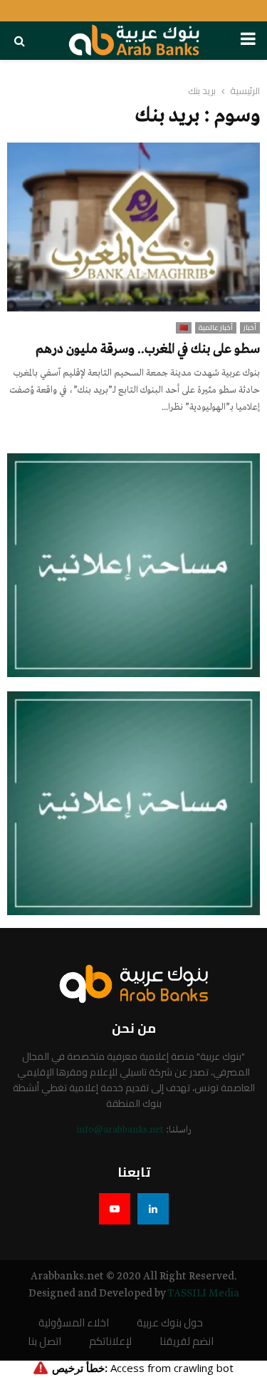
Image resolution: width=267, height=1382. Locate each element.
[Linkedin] (153, 1208)
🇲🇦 (183, 328)
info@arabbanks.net (120, 1130)
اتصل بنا (44, 1342)
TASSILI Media (203, 1293)
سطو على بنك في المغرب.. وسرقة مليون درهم (148, 349)
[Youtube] (114, 1208)
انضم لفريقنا (186, 1342)
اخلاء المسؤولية (73, 1323)
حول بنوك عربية (170, 1323)
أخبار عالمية (216, 328)
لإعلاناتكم (110, 1342)
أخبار (250, 328)
